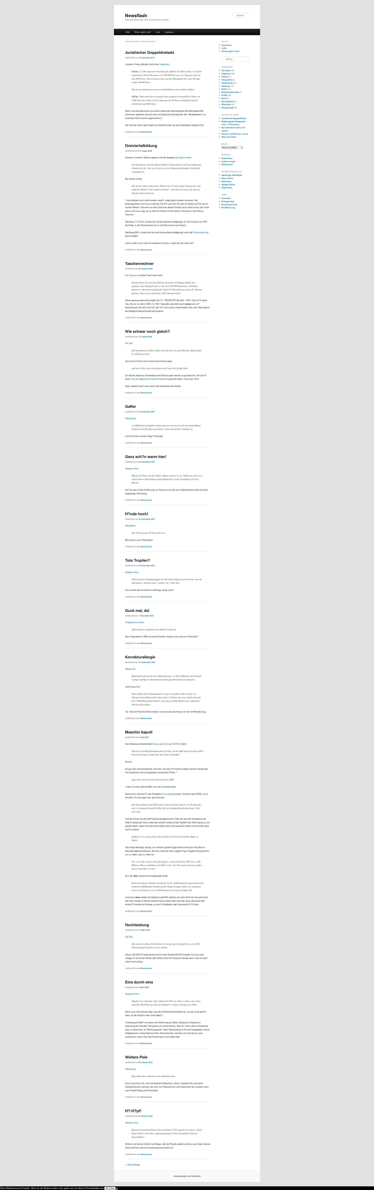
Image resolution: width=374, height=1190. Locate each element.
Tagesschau (226, 187)
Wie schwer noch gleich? (147, 331)
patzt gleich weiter (182, 157)
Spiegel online (131, 468)
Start (128, 32)
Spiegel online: (132, 1122)
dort (138, 686)
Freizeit (224, 76)
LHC (166, 743)
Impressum (169, 32)
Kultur (224, 89)
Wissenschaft (146, 131)
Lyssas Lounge (228, 161)
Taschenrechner (139, 263)
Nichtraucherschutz (230, 92)
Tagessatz (164, 64)
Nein (112, 1188)
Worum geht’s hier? (143, 32)
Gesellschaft (227, 82)
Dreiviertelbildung (141, 145)
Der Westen (130, 275)
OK (106, 1188)
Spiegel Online (228, 184)
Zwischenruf (227, 164)
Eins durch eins (139, 982)
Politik (224, 95)
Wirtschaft (226, 104)
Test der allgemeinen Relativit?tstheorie (149, 378)
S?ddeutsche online (134, 622)
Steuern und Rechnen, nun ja (234, 133)
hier (133, 668)
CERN (175, 743)
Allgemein (226, 73)
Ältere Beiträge (132, 1164)
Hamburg (225, 86)
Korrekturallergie (140, 657)
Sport (223, 98)
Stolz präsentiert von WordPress (187, 1176)
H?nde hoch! (136, 513)
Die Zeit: (129, 936)
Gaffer (130, 406)
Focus (155, 743)
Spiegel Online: (132, 993)
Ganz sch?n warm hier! (145, 456)
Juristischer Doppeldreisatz (149, 52)
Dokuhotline (226, 158)
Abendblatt (130, 525)
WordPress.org (228, 207)
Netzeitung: (130, 1068)
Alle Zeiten (226, 70)
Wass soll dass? (228, 136)
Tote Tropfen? (137, 560)
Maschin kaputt (139, 732)
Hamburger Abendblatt (231, 175)
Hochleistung (137, 924)
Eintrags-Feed (227, 201)
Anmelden (226, 198)
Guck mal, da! (137, 610)
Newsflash (136, 15)
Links (157, 32)
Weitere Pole (136, 1057)
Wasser (148, 203)
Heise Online (227, 178)
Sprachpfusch (227, 101)
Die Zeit (128, 343)
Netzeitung (130, 418)
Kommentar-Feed (229, 204)
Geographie (226, 79)
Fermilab (167, 793)
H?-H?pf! (133, 1110)
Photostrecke (199, 232)
